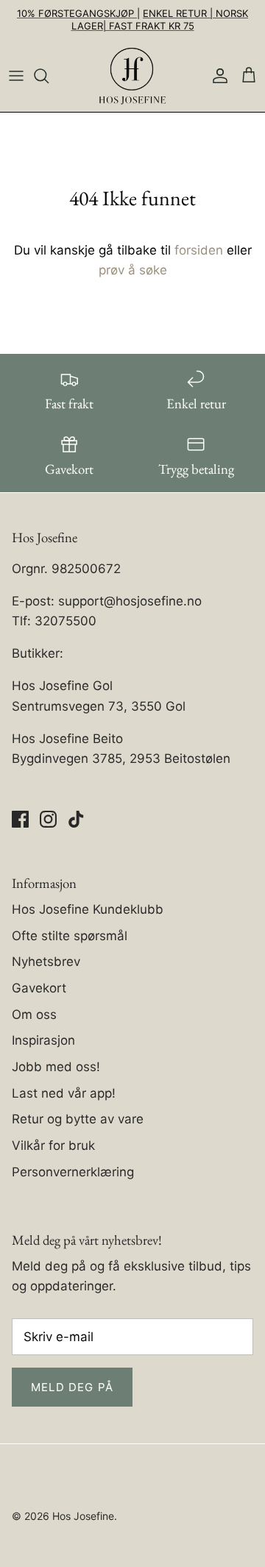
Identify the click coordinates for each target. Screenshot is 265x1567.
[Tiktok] (76, 819)
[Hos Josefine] (132, 76)
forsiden (198, 250)
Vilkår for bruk (53, 1145)
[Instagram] (48, 819)
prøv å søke (133, 270)
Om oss (34, 1014)
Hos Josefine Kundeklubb (87, 909)
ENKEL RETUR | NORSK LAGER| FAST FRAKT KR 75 (160, 19)
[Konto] (216, 76)
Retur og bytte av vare (78, 1119)
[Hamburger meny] (16, 76)
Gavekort (39, 988)
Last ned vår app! (64, 1093)
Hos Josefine (83, 1516)
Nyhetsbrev (46, 961)
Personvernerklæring (73, 1172)
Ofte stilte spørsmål (69, 935)
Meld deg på (72, 1387)
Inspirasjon (43, 1040)
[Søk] (48, 76)
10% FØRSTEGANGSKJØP (77, 13)
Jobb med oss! (56, 1066)
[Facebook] (20, 819)
